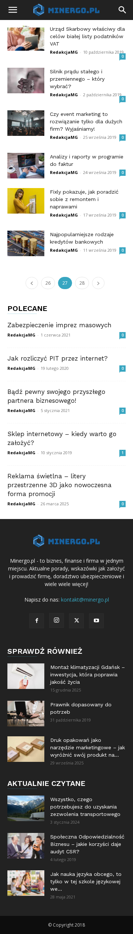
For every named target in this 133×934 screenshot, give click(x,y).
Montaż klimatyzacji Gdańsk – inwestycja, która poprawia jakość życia (87, 674)
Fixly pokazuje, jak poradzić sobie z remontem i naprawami (84, 199)
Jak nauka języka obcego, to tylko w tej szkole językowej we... (86, 881)
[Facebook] (36, 620)
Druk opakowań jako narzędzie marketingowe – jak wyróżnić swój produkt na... (87, 747)
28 (82, 283)
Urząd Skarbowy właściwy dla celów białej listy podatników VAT (87, 36)
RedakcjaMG (64, 52)
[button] (12, 10)
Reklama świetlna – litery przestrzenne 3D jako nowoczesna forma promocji (59, 485)
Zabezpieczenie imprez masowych (59, 325)
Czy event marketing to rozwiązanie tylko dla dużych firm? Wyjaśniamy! (86, 121)
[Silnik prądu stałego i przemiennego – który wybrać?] (25, 80)
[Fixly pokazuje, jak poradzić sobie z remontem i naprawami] (25, 201)
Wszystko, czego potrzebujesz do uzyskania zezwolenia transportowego (85, 806)
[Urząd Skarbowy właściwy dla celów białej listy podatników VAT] (25, 38)
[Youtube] (96, 620)
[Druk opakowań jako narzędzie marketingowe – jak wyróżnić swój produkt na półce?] (25, 749)
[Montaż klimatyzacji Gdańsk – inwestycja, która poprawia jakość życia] (25, 676)
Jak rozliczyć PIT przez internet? (57, 358)
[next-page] (98, 283)
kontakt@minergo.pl (85, 599)
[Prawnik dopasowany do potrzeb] (25, 713)
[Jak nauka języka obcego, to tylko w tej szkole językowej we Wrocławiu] (25, 883)
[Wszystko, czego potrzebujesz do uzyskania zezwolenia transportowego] (25, 808)
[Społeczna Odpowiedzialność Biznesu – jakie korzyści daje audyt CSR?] (25, 845)
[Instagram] (56, 620)
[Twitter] (76, 620)
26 (48, 283)
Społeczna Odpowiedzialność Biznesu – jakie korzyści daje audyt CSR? (87, 844)
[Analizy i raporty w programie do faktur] (25, 165)
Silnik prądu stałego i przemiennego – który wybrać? (77, 78)
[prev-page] (31, 283)
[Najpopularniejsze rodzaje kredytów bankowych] (25, 243)
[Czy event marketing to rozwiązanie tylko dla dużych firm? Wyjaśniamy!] (25, 123)
